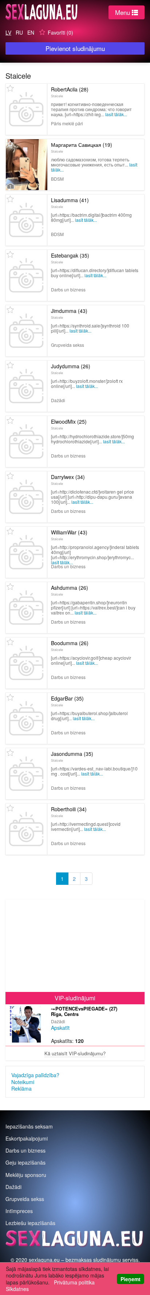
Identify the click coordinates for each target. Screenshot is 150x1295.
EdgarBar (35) (67, 701)
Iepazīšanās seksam (29, 1126)
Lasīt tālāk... (116, 114)
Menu (123, 12)
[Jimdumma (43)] (26, 330)
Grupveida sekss (24, 1198)
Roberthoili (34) (69, 811)
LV (8, 32)
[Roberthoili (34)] (26, 829)
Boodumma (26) (69, 645)
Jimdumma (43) (69, 313)
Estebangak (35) (70, 258)
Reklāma (21, 1088)
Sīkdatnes (17, 1288)
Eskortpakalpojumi (26, 1138)
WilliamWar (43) (69, 535)
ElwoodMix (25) (69, 424)
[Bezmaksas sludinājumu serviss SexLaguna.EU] (41, 13)
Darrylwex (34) (68, 479)
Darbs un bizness (25, 1150)
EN (30, 32)
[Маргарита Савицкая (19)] (26, 164)
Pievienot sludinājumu (75, 48)
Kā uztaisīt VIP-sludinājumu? (75, 1053)
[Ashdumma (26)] (26, 607)
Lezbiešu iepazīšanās (30, 1223)
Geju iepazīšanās (25, 1162)
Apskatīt (60, 1027)
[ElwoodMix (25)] (26, 441)
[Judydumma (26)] (26, 386)
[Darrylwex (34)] (26, 496)
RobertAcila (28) (69, 92)
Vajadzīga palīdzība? (35, 1075)
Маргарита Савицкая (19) (81, 147)
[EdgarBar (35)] (26, 718)
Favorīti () (60, 32)
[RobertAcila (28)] (26, 109)
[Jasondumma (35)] (26, 773)
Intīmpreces (19, 1210)
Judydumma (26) (70, 368)
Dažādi (13, 1186)
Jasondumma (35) (72, 756)
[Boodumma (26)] (26, 662)
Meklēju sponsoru (25, 1174)
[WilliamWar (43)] (26, 552)
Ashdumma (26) (69, 590)
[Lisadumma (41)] (26, 220)
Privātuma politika (74, 1282)
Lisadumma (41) (70, 202)
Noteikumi (22, 1082)
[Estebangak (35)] (26, 275)
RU (19, 32)
